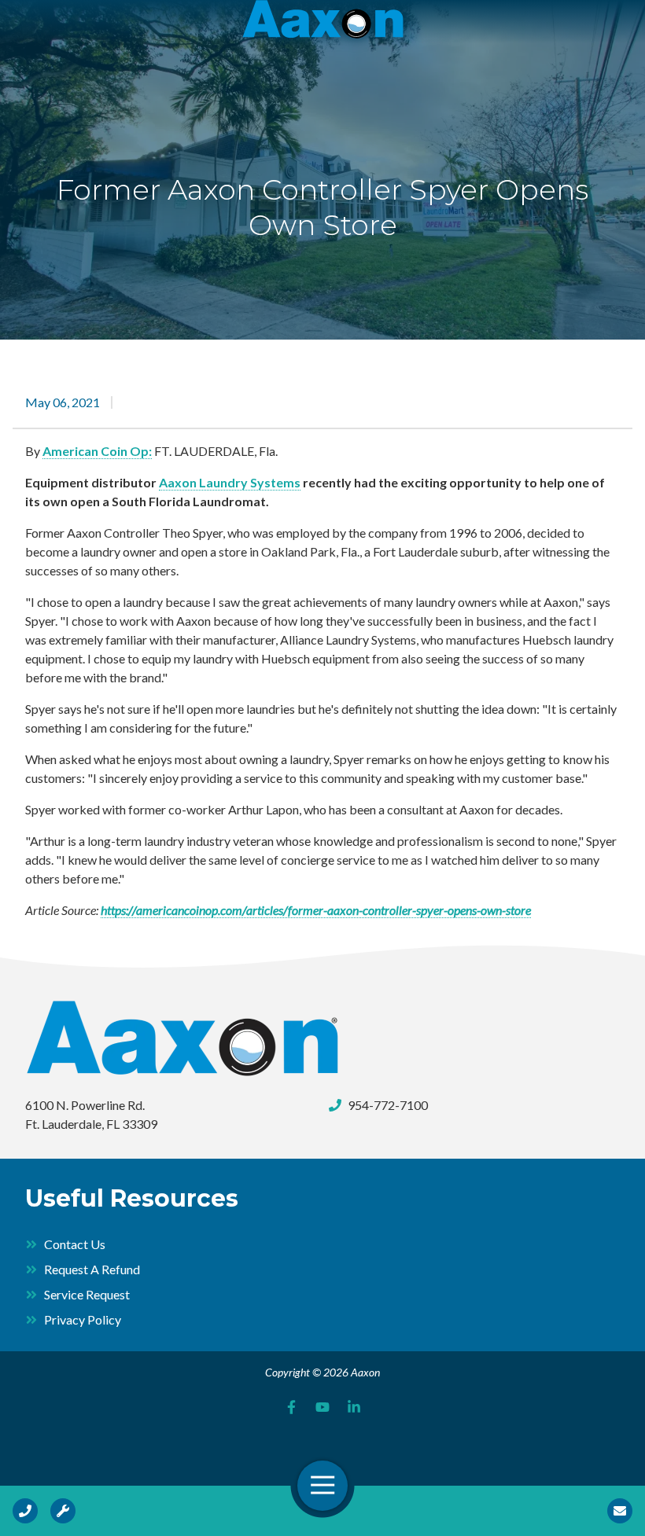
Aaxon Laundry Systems (229, 482)
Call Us (25, 1510)
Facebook (291, 1407)
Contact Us (619, 1510)
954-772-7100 (388, 1104)
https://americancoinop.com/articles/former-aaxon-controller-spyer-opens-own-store (316, 909)
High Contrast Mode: (72, 60)
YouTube (322, 1407)
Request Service (63, 1510)
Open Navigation (322, 1486)
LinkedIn (354, 1407)
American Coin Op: (97, 450)
